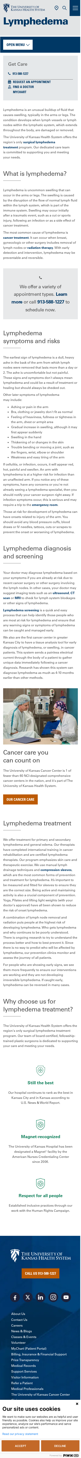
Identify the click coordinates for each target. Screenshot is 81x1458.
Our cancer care (20, 799)
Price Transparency (25, 1360)
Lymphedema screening (21, 610)
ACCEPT (20, 1446)
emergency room (45, 505)
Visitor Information (25, 1377)
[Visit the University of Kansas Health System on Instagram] (53, 1297)
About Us (18, 1314)
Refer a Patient (22, 1383)
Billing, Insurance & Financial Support (39, 1354)
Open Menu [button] (15, 44)
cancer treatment (16, 238)
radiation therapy (40, 248)
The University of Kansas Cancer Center (40, 1394)
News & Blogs (21, 1331)
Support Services (24, 1371)
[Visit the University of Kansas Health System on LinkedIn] (40, 1297)
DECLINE (60, 1446)
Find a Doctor (23, 87)
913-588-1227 (20, 74)
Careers (17, 1325)
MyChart (19, 92)
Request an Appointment (32, 82)
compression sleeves (56, 870)
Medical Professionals (27, 1389)
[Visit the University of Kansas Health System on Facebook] (15, 1297)
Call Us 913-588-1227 (40, 1273)
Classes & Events (23, 1337)
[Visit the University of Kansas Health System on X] (28, 1297)
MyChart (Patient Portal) (28, 1348)
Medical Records (23, 1366)
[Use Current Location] (56, 8)
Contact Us (19, 1320)
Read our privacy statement (20, 1434)
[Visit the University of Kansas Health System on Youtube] (66, 1297)
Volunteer (18, 1343)
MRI (18, 598)
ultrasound (61, 593)
